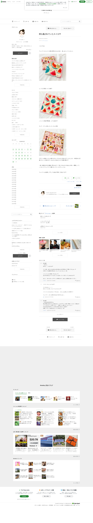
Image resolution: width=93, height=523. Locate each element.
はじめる (24, 496)
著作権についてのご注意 (19, 281)
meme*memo (15, 263)
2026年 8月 (22, 141)
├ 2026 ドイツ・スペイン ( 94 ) (19, 131)
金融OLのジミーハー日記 (17, 230)
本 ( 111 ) (14, 120)
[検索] (79, 21)
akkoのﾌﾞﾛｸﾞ (14, 265)
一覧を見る (22, 84)
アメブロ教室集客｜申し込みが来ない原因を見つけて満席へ (22, 235)
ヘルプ (78, 505)
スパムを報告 (38, 505)
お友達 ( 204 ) (15, 94)
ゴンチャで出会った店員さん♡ (18, 60)
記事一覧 (27, 21)
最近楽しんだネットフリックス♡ (19, 62)
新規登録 (82, 1)
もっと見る (60, 232)
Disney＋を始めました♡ (17, 75)
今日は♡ (14, 71)
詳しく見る (46, 496)
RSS (14, 279)
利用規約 (51, 505)
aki (43, 296)
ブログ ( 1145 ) (15, 92)
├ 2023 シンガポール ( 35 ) (18, 124)
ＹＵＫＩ (44, 280)
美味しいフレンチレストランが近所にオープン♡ (22, 80)
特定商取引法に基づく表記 (70, 505)
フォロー (74, 193)
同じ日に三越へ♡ (67, 28)
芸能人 (29, 392)
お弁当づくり (61, 410)
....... (13, 240)
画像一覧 (36, 21)
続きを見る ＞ (29, 49)
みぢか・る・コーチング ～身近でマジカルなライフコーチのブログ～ (22, 225)
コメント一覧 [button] (78, 181)
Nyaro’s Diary (15, 232)
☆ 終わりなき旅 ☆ (16, 238)
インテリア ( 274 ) (16, 118)
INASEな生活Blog (15, 246)
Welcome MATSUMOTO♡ (17, 65)
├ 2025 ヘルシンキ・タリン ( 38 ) (19, 128)
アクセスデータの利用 (59, 505)
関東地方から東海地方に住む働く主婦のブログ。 (21, 243)
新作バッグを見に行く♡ (17, 67)
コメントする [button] (77, 178)
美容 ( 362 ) (14, 114)
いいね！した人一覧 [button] (70, 181)
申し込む (69, 496)
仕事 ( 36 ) (14, 116)
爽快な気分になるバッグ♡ (54, 28)
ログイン (89, 1)
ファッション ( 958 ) (16, 111)
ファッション (44, 40)
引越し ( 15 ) (14, 105)
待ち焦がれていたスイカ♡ (50, 34)
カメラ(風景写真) (18, 410)
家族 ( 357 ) (14, 96)
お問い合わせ (45, 505)
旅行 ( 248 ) (15, 122)
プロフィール (19, 41)
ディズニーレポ (40, 410)
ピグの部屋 (25, 41)
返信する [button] (78, 280)
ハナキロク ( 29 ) (15, 103)
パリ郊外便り (14, 222)
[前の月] (17, 141)
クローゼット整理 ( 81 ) (17, 99)
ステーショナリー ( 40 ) (17, 101)
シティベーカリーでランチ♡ (18, 69)
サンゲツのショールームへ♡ (18, 73)
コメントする (61, 319)
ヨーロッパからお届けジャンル (21, 392)
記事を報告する (78, 187)
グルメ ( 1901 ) (15, 109)
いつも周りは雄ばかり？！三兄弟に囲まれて (21, 228)
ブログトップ (17, 21)
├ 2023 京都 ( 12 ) (16, 126)
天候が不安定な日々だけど (17, 78)
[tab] (21, 392)
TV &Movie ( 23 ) (15, 107)
